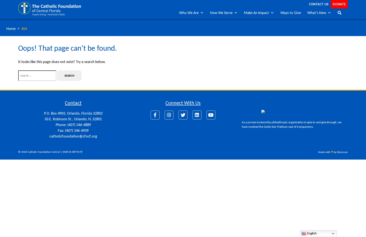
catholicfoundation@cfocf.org (73, 136)
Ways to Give (290, 12)
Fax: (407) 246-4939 (73, 130)
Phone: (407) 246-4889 (73, 124)
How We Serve (221, 12)
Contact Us (319, 4)
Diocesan (342, 152)
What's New (316, 12)
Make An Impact (256, 12)
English (311, 233)
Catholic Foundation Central (44, 151)
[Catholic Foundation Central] (49, 8)
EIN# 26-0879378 (72, 151)
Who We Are (189, 12)
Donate (339, 4)
